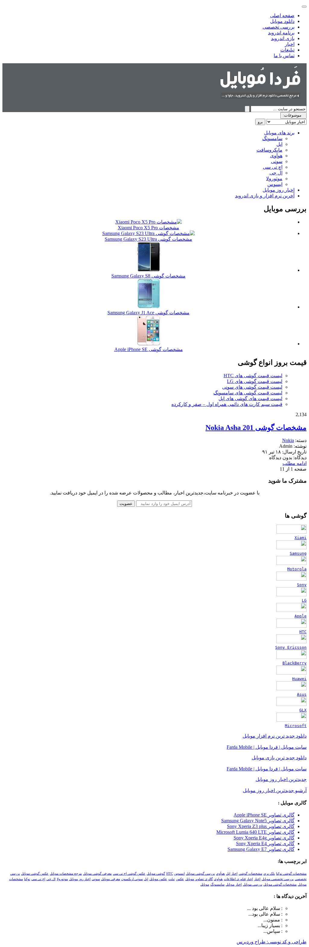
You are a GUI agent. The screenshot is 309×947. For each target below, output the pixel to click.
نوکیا (27, 879)
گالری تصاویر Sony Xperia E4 (265, 843)
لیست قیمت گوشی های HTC (253, 375)
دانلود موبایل (282, 21)
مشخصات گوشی (250, 873)
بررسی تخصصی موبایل (278, 879)
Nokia (288, 440)
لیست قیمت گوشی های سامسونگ (247, 392)
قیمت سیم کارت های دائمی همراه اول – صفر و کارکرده (226, 404)
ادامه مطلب (294, 463)
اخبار (290, 44)
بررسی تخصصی (279, 27)
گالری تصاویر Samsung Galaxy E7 (261, 849)
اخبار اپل (231, 873)
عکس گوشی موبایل (35, 873)
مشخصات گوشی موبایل (280, 884)
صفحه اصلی (282, 15)
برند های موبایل (279, 132)
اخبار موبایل (234, 884)
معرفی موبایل (110, 879)
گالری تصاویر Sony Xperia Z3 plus (261, 826)
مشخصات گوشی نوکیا (291, 873)
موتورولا (274, 178)
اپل (279, 144)
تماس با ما (284, 55)
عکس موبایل (158, 879)
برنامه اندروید (281, 32)
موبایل (204, 884)
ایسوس (274, 184)
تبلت (171, 879)
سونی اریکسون (132, 879)
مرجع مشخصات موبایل (66, 873)
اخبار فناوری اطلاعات (238, 879)
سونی (276, 161)
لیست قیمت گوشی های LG (254, 381)
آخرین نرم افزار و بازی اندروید (265, 195)
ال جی (275, 172)
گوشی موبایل (156, 873)
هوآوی (276, 155)
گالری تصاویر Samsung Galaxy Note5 (258, 820)
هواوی (218, 879)
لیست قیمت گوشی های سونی (252, 387)
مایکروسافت (269, 149)
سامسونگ (272, 138)
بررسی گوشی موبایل (200, 873)
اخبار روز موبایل (279, 190)
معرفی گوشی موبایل (97, 873)
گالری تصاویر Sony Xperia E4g (264, 837)
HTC (169, 873)
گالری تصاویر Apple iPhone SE (264, 814)
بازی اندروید (283, 38)
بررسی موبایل (252, 884)
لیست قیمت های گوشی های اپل (250, 398)
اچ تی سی (272, 167)
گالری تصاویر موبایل (199, 879)
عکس (180, 879)
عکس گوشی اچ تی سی (129, 873)
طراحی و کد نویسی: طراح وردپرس (272, 941)
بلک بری (269, 873)
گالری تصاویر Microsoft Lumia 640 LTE (255, 832)
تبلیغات (287, 49)
